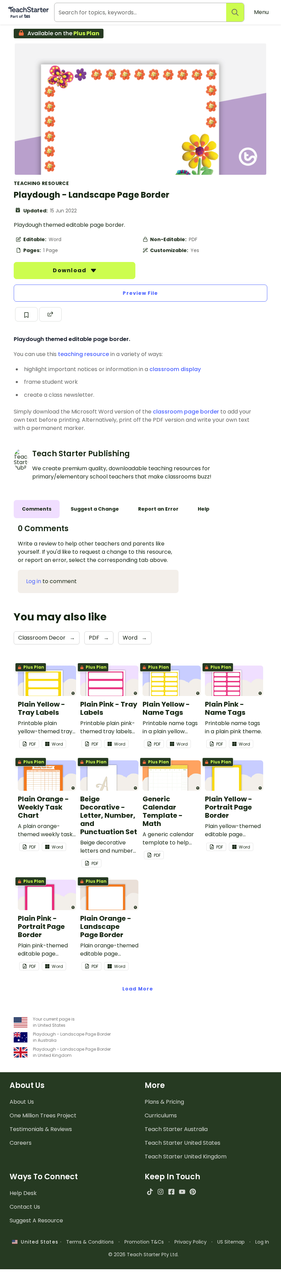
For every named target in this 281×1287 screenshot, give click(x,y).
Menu (261, 12)
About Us (22, 1102)
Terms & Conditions (90, 1241)
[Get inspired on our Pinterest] (192, 1191)
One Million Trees (43, 1115)
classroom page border (186, 412)
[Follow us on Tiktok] (150, 1191)
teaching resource (83, 354)
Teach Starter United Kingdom (186, 1156)
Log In (262, 1241)
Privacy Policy (190, 1241)
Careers (21, 1143)
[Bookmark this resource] (26, 314)
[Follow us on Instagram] (160, 1191)
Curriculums (161, 1115)
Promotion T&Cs (144, 1241)
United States (37, 1241)
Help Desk (23, 1193)
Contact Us (25, 1207)
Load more (137, 988)
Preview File (140, 293)
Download (70, 270)
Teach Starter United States (182, 1143)
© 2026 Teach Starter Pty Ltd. (143, 1254)
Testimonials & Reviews (41, 1129)
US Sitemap (231, 1241)
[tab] (37, 509)
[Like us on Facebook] (171, 1191)
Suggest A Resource (36, 1220)
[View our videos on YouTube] (182, 1191)
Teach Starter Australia (176, 1129)
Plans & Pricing (164, 1102)
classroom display (175, 369)
